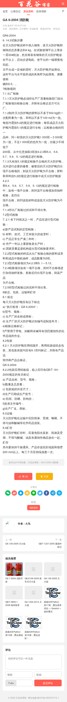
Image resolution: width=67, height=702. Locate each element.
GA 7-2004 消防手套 (14, 580)
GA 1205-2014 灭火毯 (33, 603)
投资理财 (41, 11)
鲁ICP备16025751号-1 (48, 697)
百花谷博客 (34, 3)
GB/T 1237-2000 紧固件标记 (50, 545)
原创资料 (28, 11)
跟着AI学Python (14, 633)
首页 (5, 11)
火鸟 (27, 523)
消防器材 (33, 507)
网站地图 (32, 697)
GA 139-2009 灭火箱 (15, 543)
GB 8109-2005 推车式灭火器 (33, 580)
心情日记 (16, 11)
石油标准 (33, 28)
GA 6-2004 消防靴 (49, 462)
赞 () (23, 476)
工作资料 (23, 28)
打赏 (44, 476)
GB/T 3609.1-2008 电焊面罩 (12, 603)
